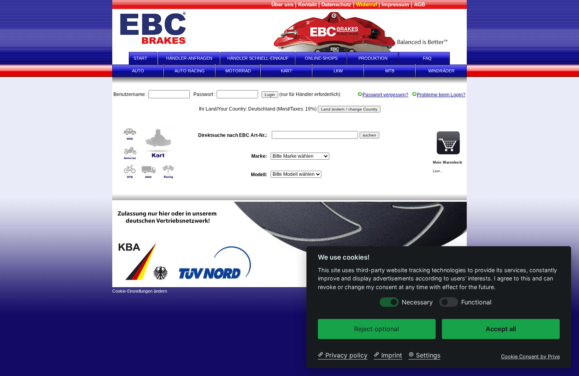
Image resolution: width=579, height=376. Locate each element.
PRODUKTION (373, 58)
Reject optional (376, 328)
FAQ (432, 58)
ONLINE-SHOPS (321, 58)
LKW (338, 70)
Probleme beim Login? (441, 95)
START (135, 58)
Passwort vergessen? (385, 95)
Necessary (417, 302)
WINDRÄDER (441, 70)
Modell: (259, 174)
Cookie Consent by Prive (530, 356)
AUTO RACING (189, 70)
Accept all (501, 328)
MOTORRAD (238, 70)
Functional (476, 302)
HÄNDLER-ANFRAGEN (189, 58)
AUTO (138, 70)
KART (286, 70)
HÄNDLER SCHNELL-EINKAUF (258, 58)
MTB (389, 70)
